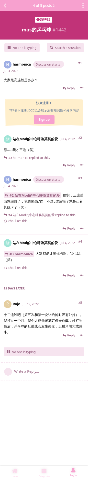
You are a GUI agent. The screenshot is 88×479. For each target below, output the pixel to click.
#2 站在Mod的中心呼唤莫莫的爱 (35, 195)
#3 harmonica (21, 254)
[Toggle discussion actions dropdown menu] (83, 5)
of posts (42, 5)
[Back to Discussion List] (5, 5)
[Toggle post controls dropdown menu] (81, 87)
